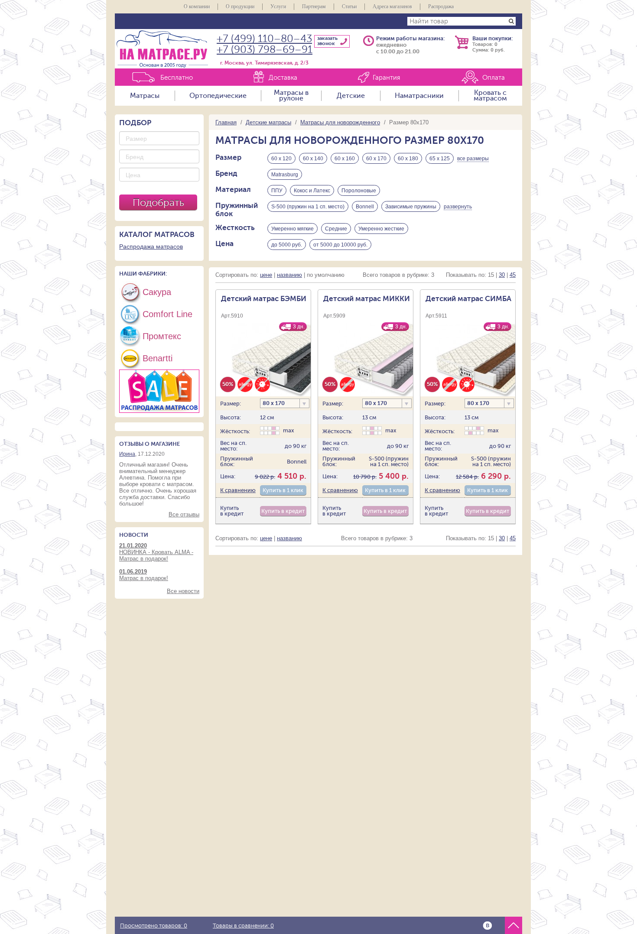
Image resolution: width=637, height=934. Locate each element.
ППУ (277, 191)
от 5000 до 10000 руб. (340, 245)
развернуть (458, 207)
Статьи (349, 6)
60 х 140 (313, 159)
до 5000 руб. (286, 245)
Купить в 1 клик (283, 490)
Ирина (127, 454)
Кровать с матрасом (490, 95)
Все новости (183, 591)
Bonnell (365, 207)
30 (502, 275)
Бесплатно (176, 78)
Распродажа (441, 6)
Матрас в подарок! (143, 574)
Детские (351, 96)
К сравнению (238, 490)
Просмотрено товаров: (153, 926)
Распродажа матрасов (151, 246)
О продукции (240, 6)
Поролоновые (358, 191)
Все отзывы (184, 514)
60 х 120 (281, 159)
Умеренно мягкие (292, 229)
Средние (336, 229)
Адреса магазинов (392, 6)
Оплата (493, 78)
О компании (197, 6)
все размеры (473, 159)
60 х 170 (376, 159)
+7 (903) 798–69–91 (264, 49)
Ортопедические (218, 96)
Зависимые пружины (410, 207)
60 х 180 (408, 159)
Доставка (283, 78)
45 (513, 275)
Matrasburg (284, 175)
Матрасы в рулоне (291, 95)
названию (289, 275)
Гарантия (386, 78)
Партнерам (314, 6)
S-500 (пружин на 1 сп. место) (307, 207)
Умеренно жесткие (381, 229)
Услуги (278, 6)
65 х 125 (439, 159)
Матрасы (144, 96)
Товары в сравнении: (243, 926)
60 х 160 (345, 159)
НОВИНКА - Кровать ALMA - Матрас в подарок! (156, 552)
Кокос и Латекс (312, 191)
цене (266, 275)
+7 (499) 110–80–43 (264, 39)
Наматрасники (419, 96)
